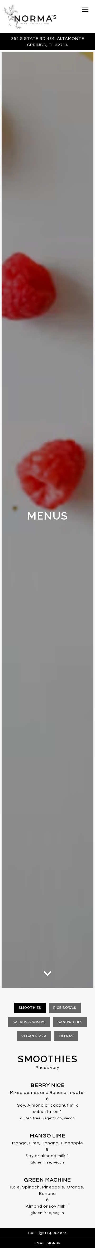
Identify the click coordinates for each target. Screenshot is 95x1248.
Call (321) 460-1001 (47, 1233)
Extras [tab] (66, 1036)
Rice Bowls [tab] (64, 1008)
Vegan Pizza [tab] (34, 1036)
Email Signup (48, 1243)
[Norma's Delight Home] (30, 16)
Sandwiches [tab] (70, 1022)
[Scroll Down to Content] (47, 973)
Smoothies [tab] (30, 1008)
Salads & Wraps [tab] (29, 1022)
